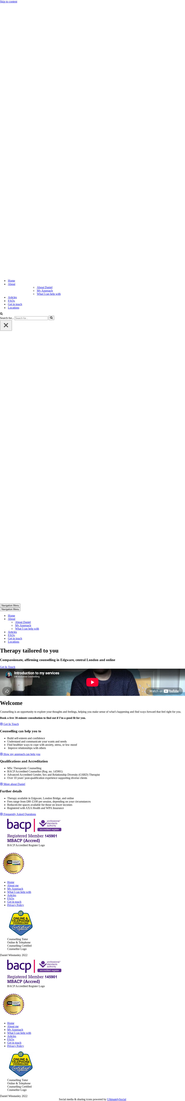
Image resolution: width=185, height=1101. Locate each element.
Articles (12, 297)
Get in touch (15, 304)
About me (13, 885)
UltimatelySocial (116, 1099)
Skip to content (8, 1)
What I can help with (49, 293)
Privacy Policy (15, 905)
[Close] (6, 325)
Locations (13, 307)
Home (11, 280)
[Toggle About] (63, 619)
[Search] (1, 314)
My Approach (45, 290)
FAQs (11, 300)
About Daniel (44, 287)
